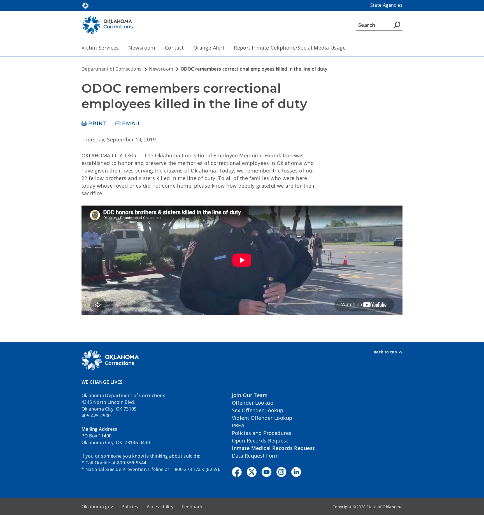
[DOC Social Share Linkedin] (296, 472)
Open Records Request (260, 440)
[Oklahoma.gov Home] (85, 5)
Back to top (385, 352)
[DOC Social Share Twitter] (252, 472)
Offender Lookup (252, 402)
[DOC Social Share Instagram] (281, 472)
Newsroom (141, 47)
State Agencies (386, 5)
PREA (238, 425)
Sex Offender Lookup (257, 410)
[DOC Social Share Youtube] (266, 472)
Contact (174, 47)
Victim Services (100, 47)
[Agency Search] (396, 25)
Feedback (192, 507)
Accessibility (160, 507)
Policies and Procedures (262, 433)
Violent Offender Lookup (262, 417)
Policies (130, 507)
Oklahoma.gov (97, 507)
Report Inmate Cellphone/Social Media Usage (290, 47)
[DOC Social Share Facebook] (237, 472)
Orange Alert (208, 47)
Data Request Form (255, 455)
